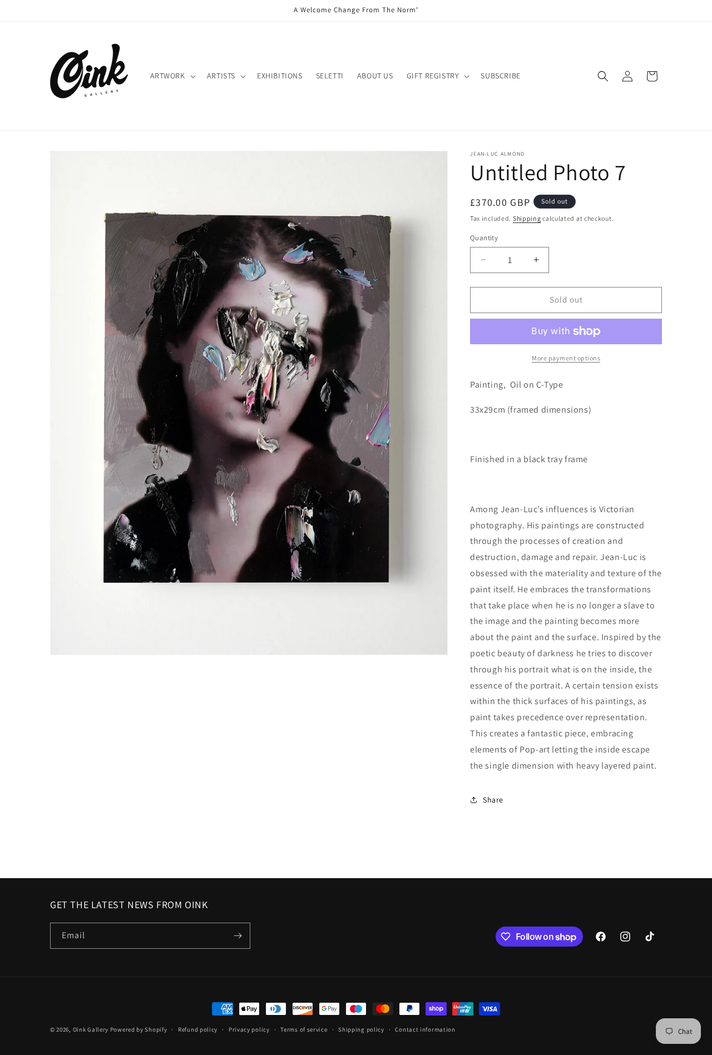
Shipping (527, 218)
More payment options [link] (566, 358)
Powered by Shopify (138, 1029)
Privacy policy (249, 1029)
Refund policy (197, 1029)
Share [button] (493, 800)
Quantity (484, 237)
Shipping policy (361, 1029)
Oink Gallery (91, 1029)
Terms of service (303, 1029)
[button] (172, 75)
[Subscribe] (237, 936)
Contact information (425, 1029)
